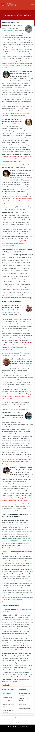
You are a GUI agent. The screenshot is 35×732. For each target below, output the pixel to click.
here (26, 409)
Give (17, 722)
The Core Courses (8, 689)
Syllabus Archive (8, 697)
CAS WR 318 (25, 541)
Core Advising (7, 693)
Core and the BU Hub (9, 701)
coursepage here (21, 178)
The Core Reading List (8, 705)
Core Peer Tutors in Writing (25, 694)
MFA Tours (22, 704)
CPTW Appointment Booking (25, 699)
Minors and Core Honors (8, 711)
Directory (17, 718)
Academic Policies (24, 708)
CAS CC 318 (14, 541)
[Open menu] (32, 4)
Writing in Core (23, 689)
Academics (6, 685)
